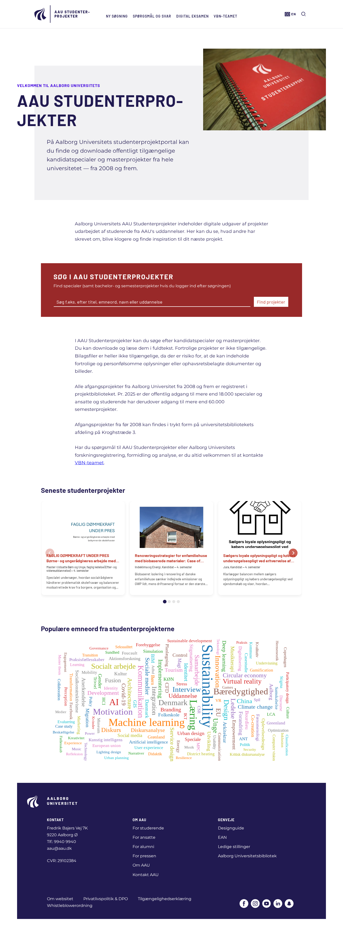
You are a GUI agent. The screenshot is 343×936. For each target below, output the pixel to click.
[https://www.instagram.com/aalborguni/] (255, 904)
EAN (222, 837)
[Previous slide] (49, 553)
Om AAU (141, 865)
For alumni (143, 846)
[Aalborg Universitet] (40, 14)
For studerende (148, 828)
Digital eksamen (192, 16)
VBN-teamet (225, 16)
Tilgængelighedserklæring (164, 898)
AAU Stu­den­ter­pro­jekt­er (72, 14)
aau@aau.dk (59, 848)
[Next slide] (293, 553)
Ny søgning (117, 16)
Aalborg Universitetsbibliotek (247, 856)
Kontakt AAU (146, 874)
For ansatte (144, 837)
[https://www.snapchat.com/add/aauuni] (289, 904)
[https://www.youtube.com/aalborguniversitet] (266, 904)
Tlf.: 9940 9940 (61, 841)
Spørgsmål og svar (152, 16)
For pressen (144, 856)
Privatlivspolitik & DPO (105, 898)
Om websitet (60, 898)
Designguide (231, 828)
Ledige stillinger (234, 846)
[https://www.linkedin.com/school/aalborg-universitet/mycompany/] (277, 904)
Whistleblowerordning (69, 905)
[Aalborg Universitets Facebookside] (244, 904)
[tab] (164, 601)
